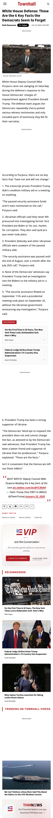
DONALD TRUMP (8, 517)
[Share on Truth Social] (10, 507)
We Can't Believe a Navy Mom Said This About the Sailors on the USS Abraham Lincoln (25, 793)
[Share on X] (4, 507)
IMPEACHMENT (25, 517)
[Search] (48, 4)
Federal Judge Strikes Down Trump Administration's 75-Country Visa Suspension (25, 653)
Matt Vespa (8, 614)
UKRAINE (38, 517)
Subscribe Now (40, 558)
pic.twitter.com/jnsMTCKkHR (29, 487)
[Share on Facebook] (15, 507)
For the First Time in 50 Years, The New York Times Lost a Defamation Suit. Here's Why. (24, 609)
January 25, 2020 (35, 496)
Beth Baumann (9, 25)
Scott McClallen (10, 658)
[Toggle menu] (5, 4)
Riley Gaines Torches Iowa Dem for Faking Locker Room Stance (23, 696)
